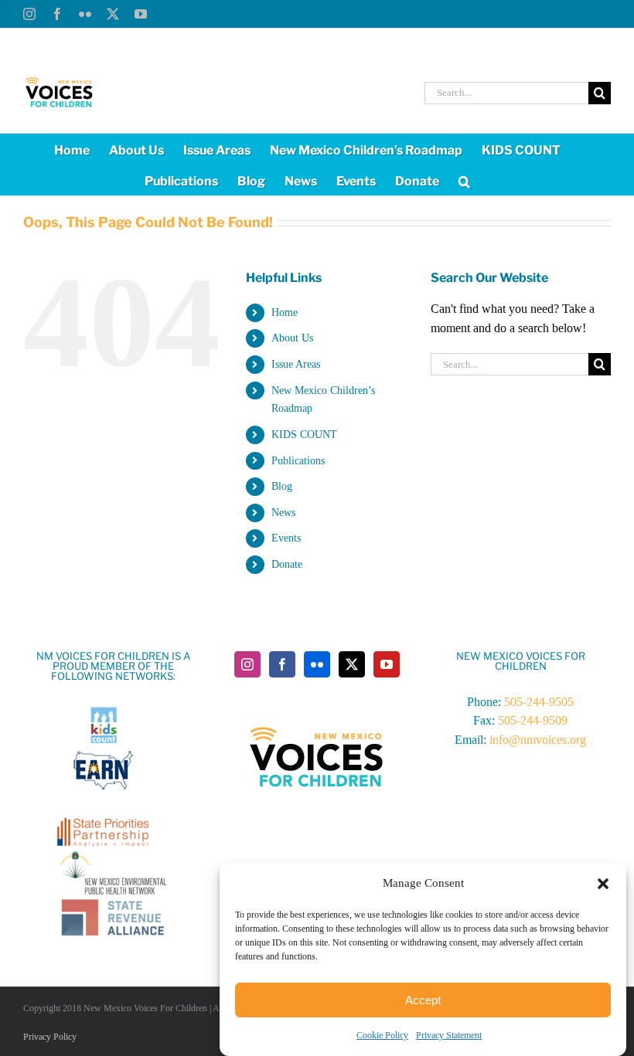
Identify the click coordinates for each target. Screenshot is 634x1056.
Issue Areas (295, 364)
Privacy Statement (449, 1035)
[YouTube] (386, 664)
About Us (292, 338)
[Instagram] (247, 664)
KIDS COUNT (304, 434)
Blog (281, 486)
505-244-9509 (533, 720)
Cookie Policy (382, 1035)
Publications (298, 461)
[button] (603, 883)
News (283, 512)
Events (286, 538)
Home (284, 312)
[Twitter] (352, 664)
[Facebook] (282, 664)
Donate (286, 564)
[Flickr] (317, 664)
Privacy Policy (50, 1036)
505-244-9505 (539, 701)
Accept (423, 1000)
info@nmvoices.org (537, 739)
